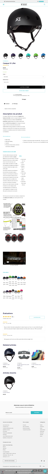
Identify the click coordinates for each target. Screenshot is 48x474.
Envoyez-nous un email (10, 460)
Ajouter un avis (37, 317)
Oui (34, 470)
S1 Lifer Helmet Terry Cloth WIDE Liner (23, 365)
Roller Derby (42, 431)
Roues (41, 428)
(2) (8, 65)
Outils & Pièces (42, 429)
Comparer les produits (26, 429)
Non (40, 470)
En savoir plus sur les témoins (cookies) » (24, 472)
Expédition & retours (6, 429)
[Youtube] (44, 461)
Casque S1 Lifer (6, 364)
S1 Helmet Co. (5, 60)
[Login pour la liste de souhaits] (43, 87)
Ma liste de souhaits (26, 428)
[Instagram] (41, 461)
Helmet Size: (6, 79)
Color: (4, 74)
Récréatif (41, 434)
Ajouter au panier (24, 87)
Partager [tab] (24, 99)
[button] (4, 4)
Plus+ (17, 466)
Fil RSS (19, 466)
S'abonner (36, 412)
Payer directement (24, 90)
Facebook (7, 103)
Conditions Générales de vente (8, 428)
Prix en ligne (5, 431)
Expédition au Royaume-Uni (7, 437)
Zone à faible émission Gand (8, 436)
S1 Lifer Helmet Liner (36, 364)
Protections (42, 426)
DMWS (14, 466)
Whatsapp (15, 103)
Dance (41, 436)
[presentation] (45, 30)
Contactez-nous (5, 426)
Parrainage (4, 434)
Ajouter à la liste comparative (10, 108)
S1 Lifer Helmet (6, 392)
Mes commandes (26, 426)
